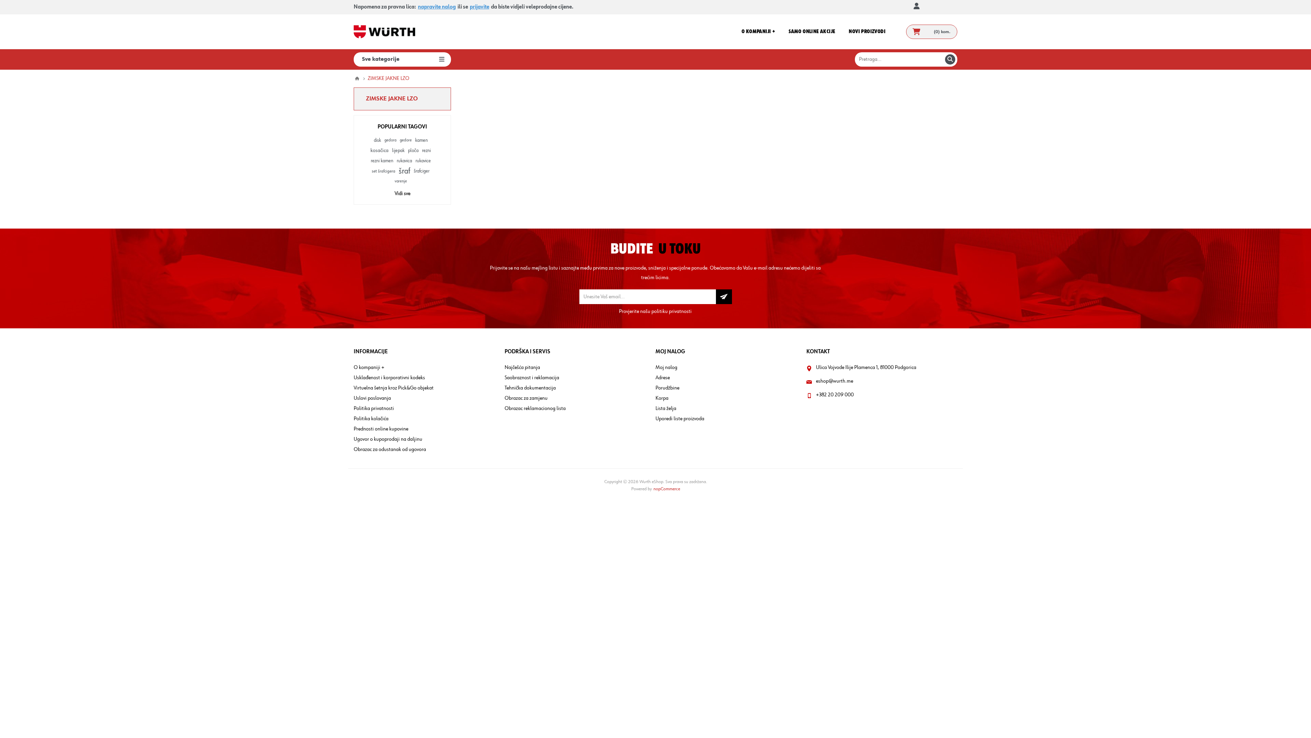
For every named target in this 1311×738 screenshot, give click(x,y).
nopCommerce (666, 489)
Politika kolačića (371, 419)
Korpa (662, 398)
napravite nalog (437, 7)
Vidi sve (402, 193)
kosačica (379, 150)
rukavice (423, 161)
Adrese (663, 378)
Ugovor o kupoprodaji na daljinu (388, 439)
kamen (421, 140)
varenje (401, 181)
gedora (390, 140)
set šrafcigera (383, 171)
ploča (413, 150)
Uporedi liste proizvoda (680, 419)
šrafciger (421, 171)
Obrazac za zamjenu (526, 398)
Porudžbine (667, 388)
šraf (404, 171)
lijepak (398, 150)
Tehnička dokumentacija (530, 388)
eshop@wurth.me (834, 381)
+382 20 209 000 (835, 395)
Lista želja (666, 408)
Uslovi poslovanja (372, 398)
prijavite (479, 7)
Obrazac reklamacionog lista (535, 408)
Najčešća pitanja (522, 367)
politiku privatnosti (671, 311)
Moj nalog (666, 367)
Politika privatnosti (374, 408)
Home (357, 78)
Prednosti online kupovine (381, 429)
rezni (426, 150)
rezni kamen (382, 161)
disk (377, 140)
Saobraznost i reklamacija (532, 378)
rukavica (404, 161)
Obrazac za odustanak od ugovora (390, 449)
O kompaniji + (369, 367)
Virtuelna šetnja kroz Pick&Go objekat (394, 388)
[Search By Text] (950, 59)
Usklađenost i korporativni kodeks (389, 378)
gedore (406, 140)
